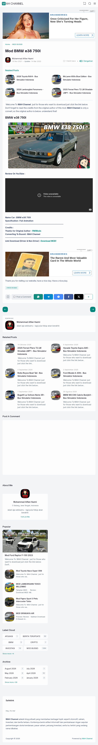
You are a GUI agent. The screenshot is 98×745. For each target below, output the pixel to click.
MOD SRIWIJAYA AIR (25, 613)
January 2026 (32, 678)
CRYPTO (34, 642)
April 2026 (31, 673)
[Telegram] (48, 297)
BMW (11, 642)
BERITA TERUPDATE (31, 636)
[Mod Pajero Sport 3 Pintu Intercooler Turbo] (9, 606)
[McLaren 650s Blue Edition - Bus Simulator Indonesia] (56, 83)
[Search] (89, 3)
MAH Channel (13, 3)
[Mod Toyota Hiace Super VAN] (9, 578)
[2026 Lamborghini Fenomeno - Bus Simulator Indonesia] (10, 97)
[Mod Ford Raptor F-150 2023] (25, 552)
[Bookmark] (8, 297)
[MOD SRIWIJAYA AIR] (9, 621)
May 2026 (9, 673)
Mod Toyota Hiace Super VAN (29, 571)
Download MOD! (48, 241)
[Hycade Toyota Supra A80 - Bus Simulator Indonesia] (55, 352)
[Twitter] (78, 297)
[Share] (88, 297)
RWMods (36, 231)
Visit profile (25, 517)
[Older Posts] (5, 309)
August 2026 (10, 668)
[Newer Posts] (92, 309)
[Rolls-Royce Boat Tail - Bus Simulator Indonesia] (10, 377)
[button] (85, 61)
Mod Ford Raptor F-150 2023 (19, 555)
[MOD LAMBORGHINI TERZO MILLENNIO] (9, 591)
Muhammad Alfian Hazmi (28, 322)
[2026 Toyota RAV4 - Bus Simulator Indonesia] (10, 83)
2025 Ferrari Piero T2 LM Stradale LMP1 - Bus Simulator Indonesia (31, 351)
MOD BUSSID (12, 288)
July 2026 (31, 668)
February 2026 (11, 678)
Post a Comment (23, 297)
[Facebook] (68, 297)
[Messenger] (58, 297)
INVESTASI (10, 648)
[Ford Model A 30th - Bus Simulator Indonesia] (55, 377)
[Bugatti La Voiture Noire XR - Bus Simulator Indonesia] (10, 399)
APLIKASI (9, 636)
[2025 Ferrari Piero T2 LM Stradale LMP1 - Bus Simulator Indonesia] (56, 97)
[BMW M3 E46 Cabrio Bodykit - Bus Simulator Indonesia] (55, 399)
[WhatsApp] (38, 297)
